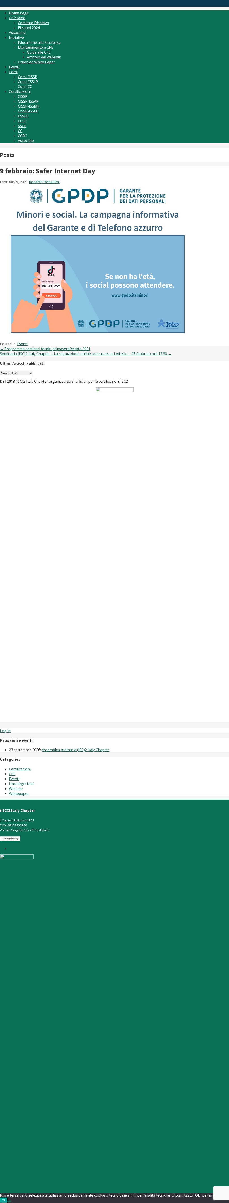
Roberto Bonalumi (44, 181)
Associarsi (17, 32)
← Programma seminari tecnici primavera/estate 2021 (45, 348)
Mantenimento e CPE (35, 47)
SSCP (22, 125)
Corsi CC (25, 86)
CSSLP (23, 116)
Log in (5, 730)
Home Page (18, 12)
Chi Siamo (17, 17)
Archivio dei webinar (44, 57)
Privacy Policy (10, 838)
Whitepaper (19, 793)
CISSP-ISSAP (28, 101)
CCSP (22, 120)
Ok (4, 1200)
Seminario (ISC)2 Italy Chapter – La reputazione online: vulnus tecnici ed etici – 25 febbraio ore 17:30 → (86, 353)
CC (20, 130)
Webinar (16, 788)
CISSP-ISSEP (28, 111)
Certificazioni (20, 91)
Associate (26, 140)
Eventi (14, 66)
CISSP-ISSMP (29, 106)
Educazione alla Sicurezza (39, 42)
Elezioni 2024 (29, 27)
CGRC (22, 135)
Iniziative (16, 37)
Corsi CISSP (27, 76)
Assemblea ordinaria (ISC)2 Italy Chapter (75, 749)
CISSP (23, 96)
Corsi (13, 71)
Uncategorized (21, 783)
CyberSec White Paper (36, 62)
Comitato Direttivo (33, 22)
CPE (12, 773)
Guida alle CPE (39, 52)
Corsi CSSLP (28, 81)
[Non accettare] (9, 1201)
